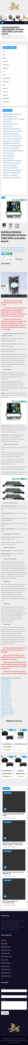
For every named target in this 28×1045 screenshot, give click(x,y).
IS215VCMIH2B (5, 688)
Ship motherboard (7, 177)
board (14, 629)
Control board (18, 131)
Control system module (16, 145)
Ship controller (6, 175)
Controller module (18, 138)
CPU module (20, 150)
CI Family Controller (7, 126)
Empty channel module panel (10, 165)
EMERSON (5, 61)
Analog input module (8, 114)
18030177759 (14, 929)
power (11, 590)
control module (16, 141)
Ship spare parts (17, 177)
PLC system (6, 172)
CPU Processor (10, 249)
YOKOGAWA (6, 102)
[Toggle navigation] (25, 22)
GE (13, 36)
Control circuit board (16, 136)
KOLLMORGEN (6, 78)
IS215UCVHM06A (6, 682)
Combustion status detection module (11, 128)
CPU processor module (8, 153)
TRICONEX (5, 95)
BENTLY (5, 58)
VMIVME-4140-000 (6, 708)
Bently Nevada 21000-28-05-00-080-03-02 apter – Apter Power (13, 843)
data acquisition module (8, 155)
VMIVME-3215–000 (6, 704)
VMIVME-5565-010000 (7, 710)
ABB (4, 54)
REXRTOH (5, 88)
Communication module (8, 131)
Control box (16, 133)
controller (10, 138)
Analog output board (8, 116)
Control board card (7, 133)
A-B (4, 51)
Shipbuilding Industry (15, 172)
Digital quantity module (8, 160)
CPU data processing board (9, 150)
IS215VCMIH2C (5, 690)
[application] (14, 284)
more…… (3, 716)
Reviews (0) (18, 259)
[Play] (3, 296)
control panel (17, 143)
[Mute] (22, 296)
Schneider (5, 91)
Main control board (16, 170)
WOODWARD (6, 98)
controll (5, 138)
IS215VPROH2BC (5, 680)
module (11, 388)
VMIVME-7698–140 (6, 698)
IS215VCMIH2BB (5, 692)
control (8, 338)
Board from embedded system (10, 119)
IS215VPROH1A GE (6, 694)
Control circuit (6, 136)
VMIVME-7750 (5, 696)
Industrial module (7, 170)
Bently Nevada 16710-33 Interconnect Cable (10, 902)
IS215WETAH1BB (5, 686)
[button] (14, 285)
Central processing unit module (10, 123)
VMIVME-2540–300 (6, 700)
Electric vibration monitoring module (11, 163)
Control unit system (14, 148)
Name (3, 988)
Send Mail (5, 1013)
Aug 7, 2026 (7, 817)
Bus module (21, 119)
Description (10, 259)
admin (14, 817)
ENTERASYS (6, 65)
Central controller (7, 121)
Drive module (18, 160)
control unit (6, 148)
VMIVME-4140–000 (6, 702)
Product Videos (7, 822)
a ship (15, 116)
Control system (6, 145)
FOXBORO (5, 68)
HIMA (4, 75)
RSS (13, 1042)
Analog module (17, 114)
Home (3, 36)
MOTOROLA (6, 81)
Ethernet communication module (10, 167)
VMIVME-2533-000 (6, 706)
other (4, 85)
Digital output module (8, 158)
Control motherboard (8, 143)
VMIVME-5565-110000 (7, 712)
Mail (2, 994)
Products (8, 36)
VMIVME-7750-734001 (7, 714)
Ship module (14, 175)
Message (4, 1000)
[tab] (10, 259)
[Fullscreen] (25, 296)
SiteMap (17, 1042)
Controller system (7, 141)
